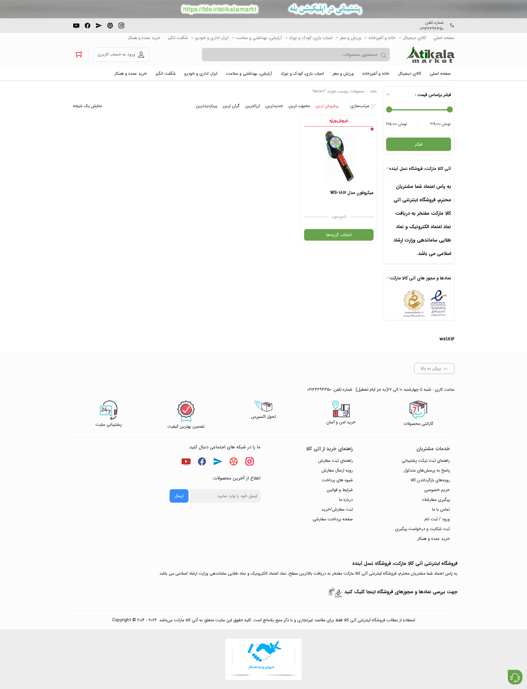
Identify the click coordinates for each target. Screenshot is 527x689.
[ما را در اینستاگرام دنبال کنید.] (121, 25)
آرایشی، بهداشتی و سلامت (259, 37)
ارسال (179, 496)
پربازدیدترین (206, 105)
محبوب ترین (299, 105)
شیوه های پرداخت (337, 480)
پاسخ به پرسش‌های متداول (427, 470)
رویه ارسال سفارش (337, 470)
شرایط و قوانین (340, 489)
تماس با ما (441, 509)
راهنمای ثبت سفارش (335, 460)
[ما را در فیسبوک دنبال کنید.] (87, 25)
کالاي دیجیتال (414, 37)
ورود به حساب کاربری (116, 54)
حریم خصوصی (437, 489)
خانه (373, 91)
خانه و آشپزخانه (382, 37)
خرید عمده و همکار (144, 37)
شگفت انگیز (178, 37)
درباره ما (346, 499)
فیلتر (418, 144)
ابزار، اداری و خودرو (211, 37)
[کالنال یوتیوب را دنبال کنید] (76, 25)
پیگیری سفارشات (436, 499)
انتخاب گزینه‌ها (339, 234)
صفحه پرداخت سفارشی (333, 519)
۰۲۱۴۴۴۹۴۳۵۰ (432, 29)
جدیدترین (274, 105)
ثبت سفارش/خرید (337, 509)
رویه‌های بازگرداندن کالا (430, 480)
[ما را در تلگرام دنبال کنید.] (98, 25)
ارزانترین (252, 105)
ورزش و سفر (350, 37)
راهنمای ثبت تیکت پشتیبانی (426, 460)
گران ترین (231, 105)
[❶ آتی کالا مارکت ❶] (430, 54)
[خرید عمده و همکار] (263, 659)
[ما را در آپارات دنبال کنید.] (110, 25)
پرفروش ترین (327, 105)
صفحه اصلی (443, 37)
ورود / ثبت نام (437, 519)
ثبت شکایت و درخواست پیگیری (422, 529)
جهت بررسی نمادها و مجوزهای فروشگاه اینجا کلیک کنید (400, 592)
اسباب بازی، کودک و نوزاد (310, 37)
